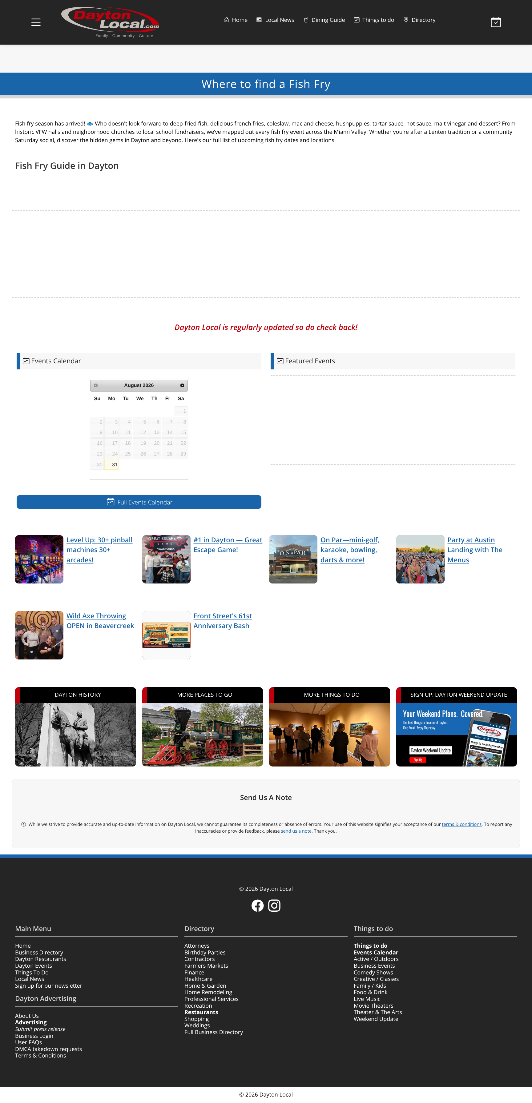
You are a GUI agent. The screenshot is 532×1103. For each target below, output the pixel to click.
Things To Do (32, 972)
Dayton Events (33, 966)
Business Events (374, 966)
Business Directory (39, 952)
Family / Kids (370, 986)
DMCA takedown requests (48, 1049)
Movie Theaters (373, 1005)
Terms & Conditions (40, 1055)
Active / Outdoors (376, 959)
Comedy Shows (373, 972)
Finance (194, 972)
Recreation (198, 1005)
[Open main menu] (36, 22)
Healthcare (198, 979)
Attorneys (196, 946)
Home (239, 20)
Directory (423, 20)
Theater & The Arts (378, 1012)
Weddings (197, 1025)
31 (115, 465)
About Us (27, 1016)
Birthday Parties (205, 952)
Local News (279, 20)
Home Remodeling (208, 992)
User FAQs (28, 1042)
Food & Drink (371, 992)
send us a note (296, 831)
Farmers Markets (206, 966)
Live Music (367, 999)
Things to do (377, 20)
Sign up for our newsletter (48, 986)
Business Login (34, 1036)
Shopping (196, 1019)
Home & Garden (205, 986)
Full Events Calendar (144, 502)
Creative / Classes (376, 979)
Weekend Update (376, 1019)
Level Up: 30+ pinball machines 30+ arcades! (99, 550)
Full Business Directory (213, 1032)
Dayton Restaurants (40, 959)
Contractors (199, 959)
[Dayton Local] (119, 22)
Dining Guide (327, 20)
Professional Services (211, 999)
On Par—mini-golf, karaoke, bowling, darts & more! (349, 550)
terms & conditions (462, 824)
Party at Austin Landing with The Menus (475, 550)
